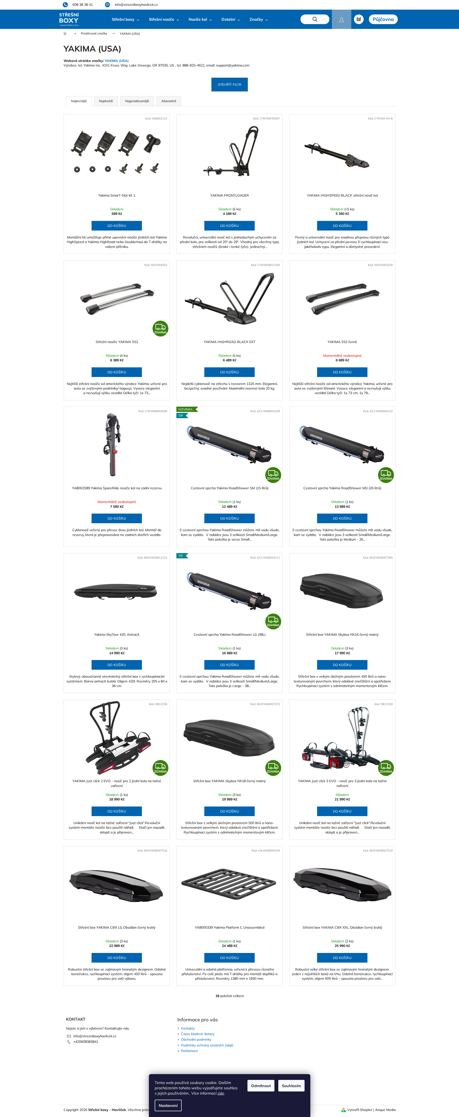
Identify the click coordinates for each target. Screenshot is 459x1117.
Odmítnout (261, 1085)
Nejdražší (106, 101)
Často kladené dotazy (197, 1034)
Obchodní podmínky (196, 1039)
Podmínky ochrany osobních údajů (207, 1045)
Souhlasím (291, 1085)
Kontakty (188, 1028)
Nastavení (168, 1105)
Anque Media (385, 1110)
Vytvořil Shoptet (359, 1110)
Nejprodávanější (137, 101)
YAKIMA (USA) (117, 61)
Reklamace (189, 1051)
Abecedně (168, 101)
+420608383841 (85, 1041)
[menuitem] (125, 19)
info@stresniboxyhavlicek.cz (94, 1036)
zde (221, 1093)
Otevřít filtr (229, 84)
